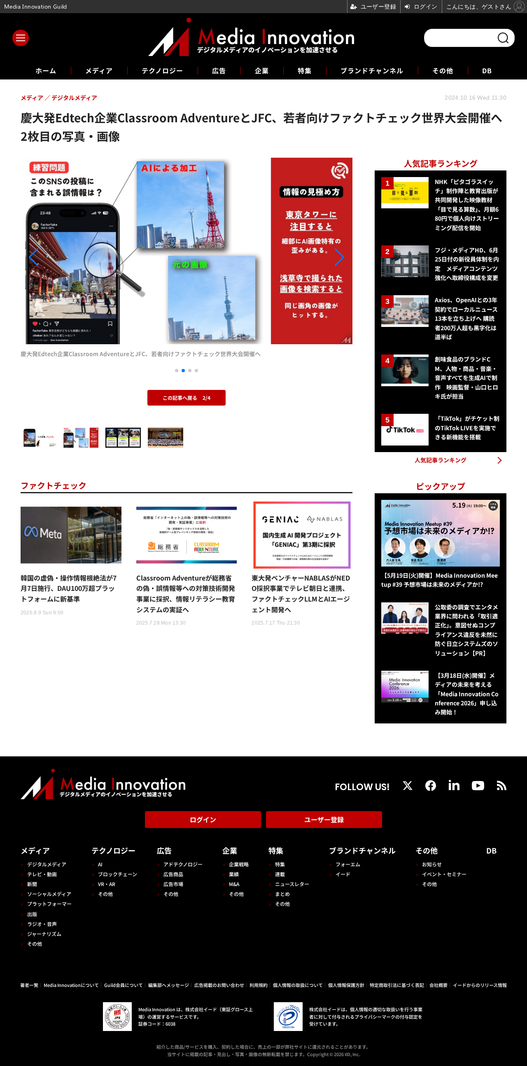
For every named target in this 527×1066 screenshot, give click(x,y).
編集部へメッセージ (168, 985)
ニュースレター (292, 883)
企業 (262, 70)
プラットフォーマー (49, 903)
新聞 (32, 883)
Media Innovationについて (71, 985)
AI (100, 864)
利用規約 (259, 985)
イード (343, 873)
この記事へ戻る (186, 397)
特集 (305, 70)
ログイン (203, 819)
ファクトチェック (53, 485)
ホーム (45, 71)
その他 (442, 70)
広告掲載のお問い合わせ (219, 985)
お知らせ (432, 864)
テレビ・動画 (42, 873)
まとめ (282, 893)
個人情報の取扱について (298, 985)
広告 (219, 70)
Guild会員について (123, 985)
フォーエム (348, 864)
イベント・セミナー (444, 873)
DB (487, 70)
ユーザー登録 (324, 819)
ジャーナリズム (44, 933)
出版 (32, 913)
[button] (70, 257)
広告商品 (173, 873)
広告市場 (173, 883)
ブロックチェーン (117, 873)
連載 (280, 873)
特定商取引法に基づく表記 (397, 985)
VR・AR (106, 883)
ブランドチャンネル (371, 70)
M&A (234, 883)
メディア (99, 70)
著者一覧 (29, 985)
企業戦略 (239, 864)
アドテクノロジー (183, 864)
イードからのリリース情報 (480, 985)
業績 (234, 873)
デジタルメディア (46, 864)
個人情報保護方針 (346, 985)
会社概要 (438, 985)
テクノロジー (162, 70)
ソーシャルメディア (49, 893)
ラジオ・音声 (42, 923)
